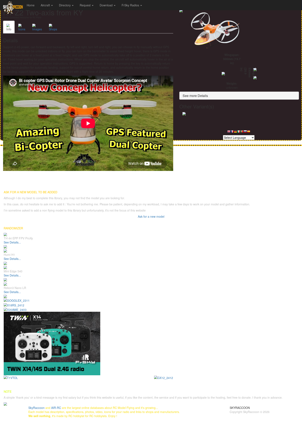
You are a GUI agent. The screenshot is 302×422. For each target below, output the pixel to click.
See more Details (195, 95)
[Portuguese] (242, 132)
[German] (235, 132)
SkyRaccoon (36, 408)
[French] (232, 132)
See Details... (12, 242)
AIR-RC (56, 408)
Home (31, 5)
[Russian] (245, 132)
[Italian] (238, 132)
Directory (65, 5)
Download (106, 5)
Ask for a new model (151, 216)
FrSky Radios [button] (131, 5)
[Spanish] (248, 132)
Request (85, 5)
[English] (229, 132)
